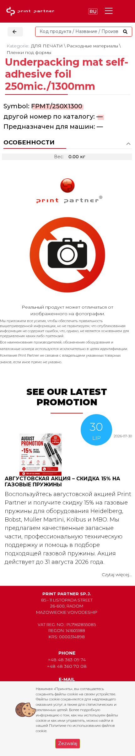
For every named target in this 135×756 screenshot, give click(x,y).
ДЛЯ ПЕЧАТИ (47, 46)
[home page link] (31, 11)
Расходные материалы (92, 46)
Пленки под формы (29, 52)
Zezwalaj (67, 743)
